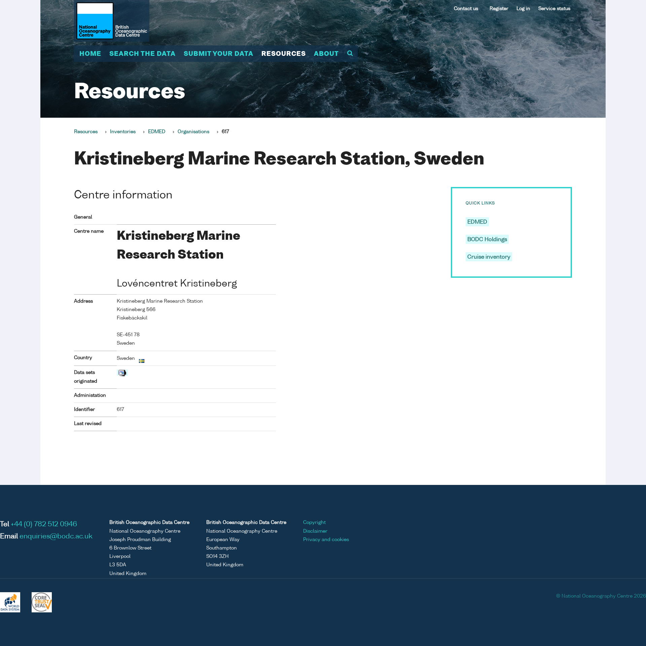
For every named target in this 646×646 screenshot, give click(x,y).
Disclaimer (315, 531)
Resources (283, 54)
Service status (554, 8)
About (326, 54)
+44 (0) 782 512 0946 (44, 524)
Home (90, 54)
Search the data (142, 54)
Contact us (466, 8)
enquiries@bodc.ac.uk (56, 536)
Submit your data (218, 54)
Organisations (193, 131)
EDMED (156, 131)
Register (499, 8)
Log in (523, 8)
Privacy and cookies (326, 539)
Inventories (123, 131)
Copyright (314, 522)
